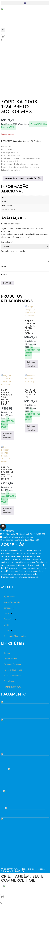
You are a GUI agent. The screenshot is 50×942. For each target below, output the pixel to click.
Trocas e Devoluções (13, 670)
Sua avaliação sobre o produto (14, 251)
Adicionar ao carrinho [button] (31, 364)
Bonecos (7, 608)
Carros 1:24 (28, 141)
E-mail (4, 274)
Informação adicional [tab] (14, 178)
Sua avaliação (7, 241)
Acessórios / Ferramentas (15, 636)
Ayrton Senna (9, 596)
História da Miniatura (12, 686)
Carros (6, 613)
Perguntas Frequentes (13, 664)
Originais (37, 141)
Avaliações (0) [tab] (34, 178)
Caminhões (8, 619)
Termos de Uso (10, 658)
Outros (6, 630)
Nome (4, 266)
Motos (6, 624)
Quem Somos (10, 681)
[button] (25, 3)
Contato (7, 653)
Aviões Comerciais (12, 602)
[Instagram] (3, 527)
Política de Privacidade (13, 675)
